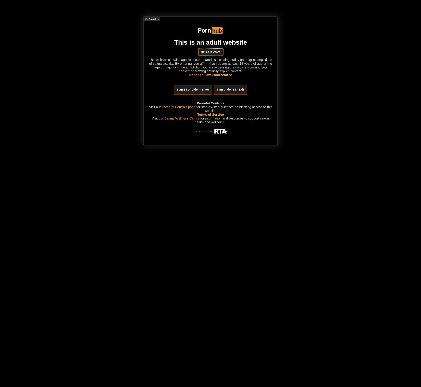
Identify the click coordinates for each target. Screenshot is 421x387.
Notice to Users (210, 52)
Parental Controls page (178, 107)
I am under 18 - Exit (230, 89)
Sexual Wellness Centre (181, 118)
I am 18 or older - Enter (193, 89)
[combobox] (152, 19)
